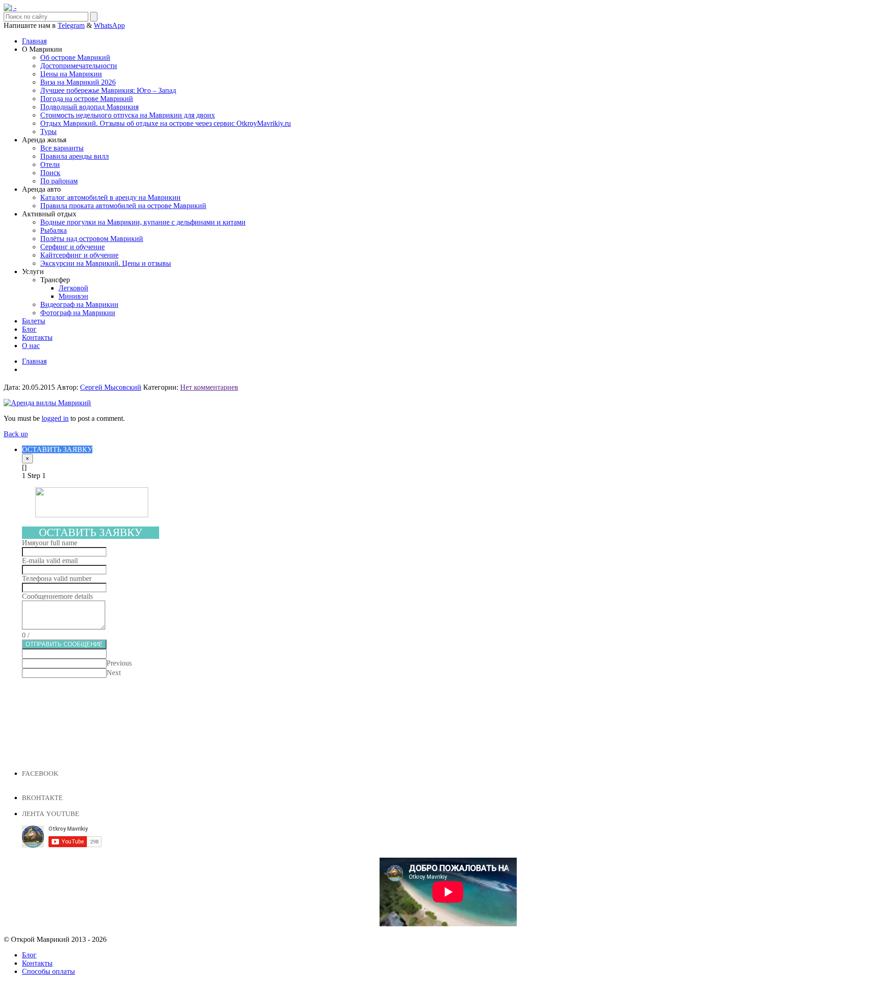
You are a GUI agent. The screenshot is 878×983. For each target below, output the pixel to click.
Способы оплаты (48, 971)
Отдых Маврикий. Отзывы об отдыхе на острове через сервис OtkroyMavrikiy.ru (165, 123)
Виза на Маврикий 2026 (78, 82)
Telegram (71, 25)
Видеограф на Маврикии (79, 304)
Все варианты (62, 148)
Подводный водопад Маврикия (89, 107)
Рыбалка (53, 230)
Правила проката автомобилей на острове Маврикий (123, 205)
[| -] (10, 7)
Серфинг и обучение (72, 247)
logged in (55, 418)
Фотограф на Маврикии (77, 313)
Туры (48, 131)
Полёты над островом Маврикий (91, 238)
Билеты (33, 321)
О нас (31, 345)
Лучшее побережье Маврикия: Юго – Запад (108, 90)
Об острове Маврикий (75, 57)
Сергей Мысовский (110, 387)
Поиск (50, 173)
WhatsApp (109, 25)
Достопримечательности (78, 66)
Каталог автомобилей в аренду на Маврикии (110, 197)
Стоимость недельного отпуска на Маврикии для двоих (127, 115)
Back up (16, 434)
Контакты (37, 337)
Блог (29, 329)
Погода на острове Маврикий (86, 98)
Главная (34, 41)
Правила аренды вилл (74, 156)
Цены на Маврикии (71, 74)
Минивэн (73, 296)
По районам (59, 181)
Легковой (73, 288)
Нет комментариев (209, 387)
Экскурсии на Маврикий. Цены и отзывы (105, 263)
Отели (50, 164)
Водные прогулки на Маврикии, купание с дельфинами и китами (143, 222)
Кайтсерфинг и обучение (79, 255)
